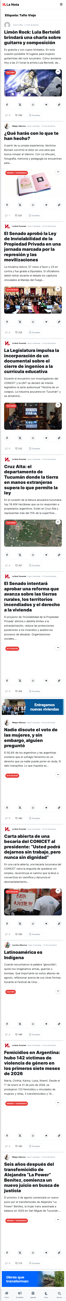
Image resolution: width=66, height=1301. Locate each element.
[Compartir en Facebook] (7, 104)
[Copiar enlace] (59, 104)
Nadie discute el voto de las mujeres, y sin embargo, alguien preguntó (31, 737)
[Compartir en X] (20, 104)
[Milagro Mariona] (8, 126)
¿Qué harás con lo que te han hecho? (31, 136)
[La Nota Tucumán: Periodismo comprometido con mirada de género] (10, 4)
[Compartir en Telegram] (46, 104)
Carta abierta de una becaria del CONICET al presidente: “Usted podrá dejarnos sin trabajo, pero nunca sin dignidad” (32, 847)
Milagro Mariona (19, 126)
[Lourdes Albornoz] (8, 945)
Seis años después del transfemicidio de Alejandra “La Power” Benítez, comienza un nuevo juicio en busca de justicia (31, 1177)
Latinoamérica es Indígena (23, 955)
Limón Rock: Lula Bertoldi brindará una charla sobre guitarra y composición (32, 37)
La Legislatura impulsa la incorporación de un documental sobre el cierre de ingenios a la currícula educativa (31, 361)
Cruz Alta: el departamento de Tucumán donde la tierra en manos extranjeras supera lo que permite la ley (31, 480)
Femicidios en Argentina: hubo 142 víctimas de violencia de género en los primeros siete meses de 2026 (32, 1063)
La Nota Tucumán (19, 226)
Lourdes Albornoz (19, 945)
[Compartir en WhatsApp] (33, 104)
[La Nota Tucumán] (8, 226)
